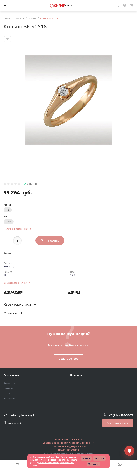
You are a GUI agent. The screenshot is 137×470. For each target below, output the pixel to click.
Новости (8, 388)
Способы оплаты (13, 292)
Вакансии (9, 398)
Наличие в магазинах (16, 228)
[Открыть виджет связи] (129, 451)
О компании (11, 375)
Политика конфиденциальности (68, 446)
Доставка (74, 292)
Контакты (9, 383)
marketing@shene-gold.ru (23, 415)
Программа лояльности (68, 439)
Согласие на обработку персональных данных (68, 442)
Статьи (7, 393)
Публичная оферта (68, 449)
